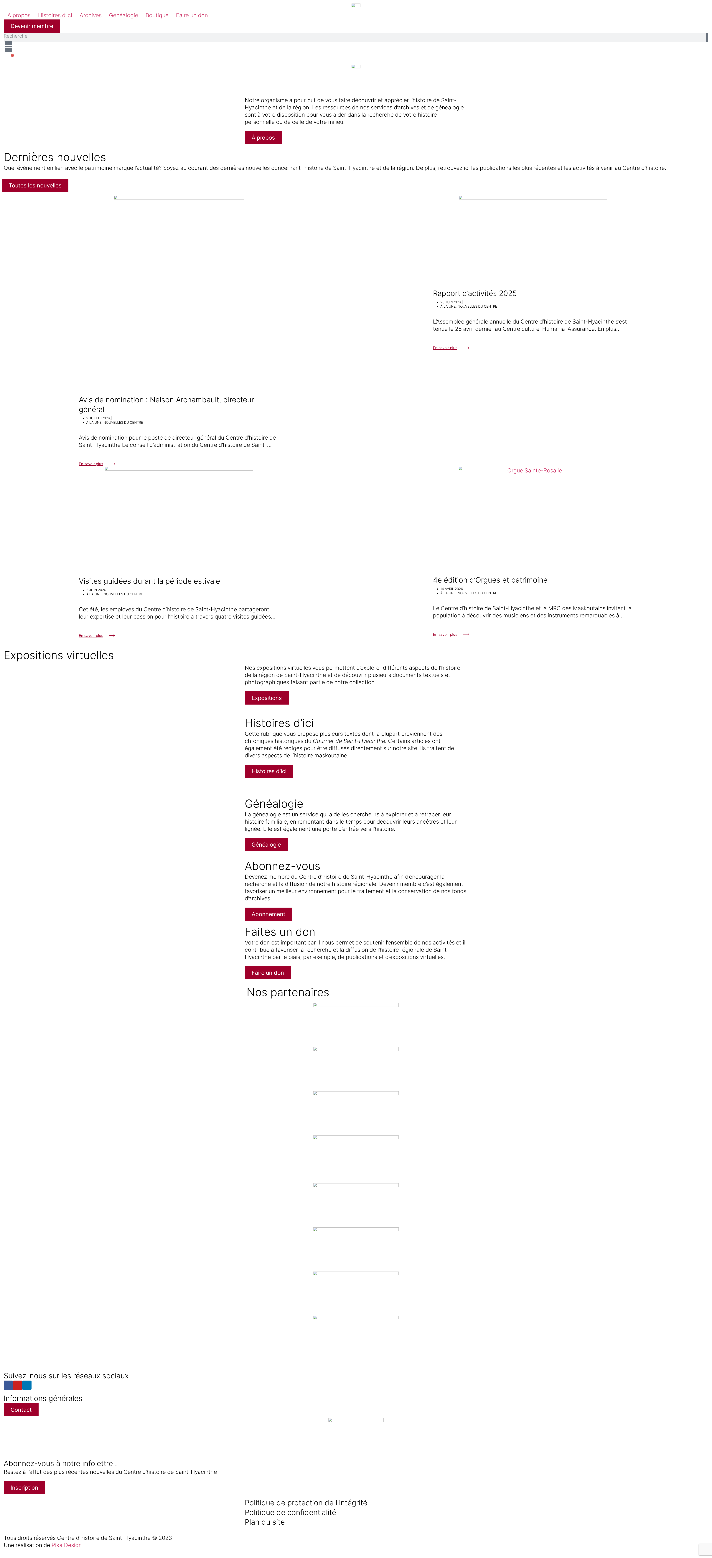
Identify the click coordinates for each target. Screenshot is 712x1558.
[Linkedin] (27, 1385)
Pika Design (67, 1545)
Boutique (157, 15)
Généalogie (123, 15)
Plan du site (265, 1521)
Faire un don (192, 15)
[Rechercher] (707, 37)
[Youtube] (17, 1385)
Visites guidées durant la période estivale (149, 581)
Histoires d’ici (55, 15)
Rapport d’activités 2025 (475, 293)
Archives (91, 15)
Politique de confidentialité (290, 1512)
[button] (5, 76)
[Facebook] (8, 1385)
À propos (19, 15)
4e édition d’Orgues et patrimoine (490, 579)
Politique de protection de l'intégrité (306, 1502)
